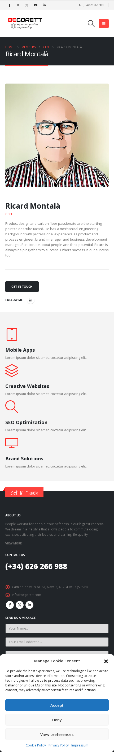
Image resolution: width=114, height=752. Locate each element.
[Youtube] (35, 5)
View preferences (57, 734)
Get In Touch (21, 286)
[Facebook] (9, 5)
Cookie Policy (36, 745)
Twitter (20, 605)
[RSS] (26, 5)
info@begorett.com (26, 595)
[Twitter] (18, 5)
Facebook (10, 605)
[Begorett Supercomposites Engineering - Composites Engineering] (25, 23)
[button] (106, 660)
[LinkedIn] (44, 5)
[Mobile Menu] (104, 23)
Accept (57, 705)
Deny (57, 719)
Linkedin (29, 605)
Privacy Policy (59, 745)
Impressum (79, 745)
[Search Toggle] (91, 23)
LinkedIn (30, 300)
